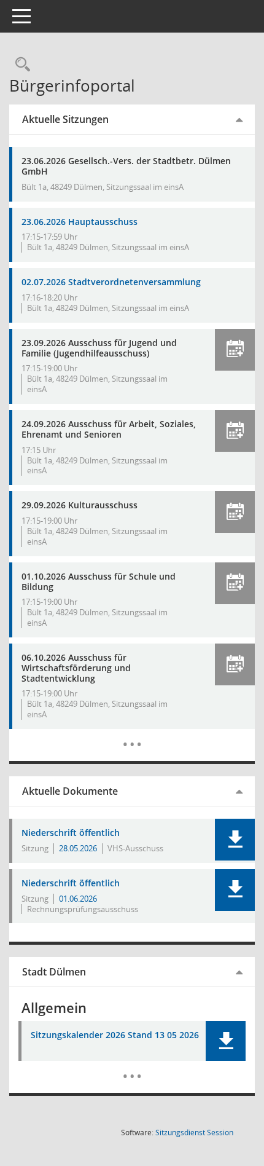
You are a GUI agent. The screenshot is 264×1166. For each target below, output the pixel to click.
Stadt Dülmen (54, 972)
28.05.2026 (78, 848)
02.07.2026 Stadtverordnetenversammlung (111, 282)
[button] (235, 350)
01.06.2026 (78, 898)
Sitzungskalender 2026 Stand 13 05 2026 (115, 1035)
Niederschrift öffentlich (70, 833)
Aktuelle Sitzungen (65, 119)
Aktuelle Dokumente (70, 791)
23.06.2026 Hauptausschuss (79, 221)
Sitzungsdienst (194, 1132)
